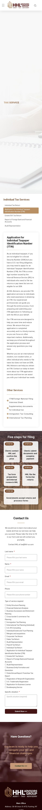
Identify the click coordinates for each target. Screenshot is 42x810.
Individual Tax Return (12, 205)
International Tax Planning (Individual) (20, 625)
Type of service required (14, 601)
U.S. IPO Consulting (14, 628)
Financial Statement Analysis (17, 608)
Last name (9, 551)
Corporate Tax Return (15, 636)
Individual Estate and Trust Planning (20, 631)
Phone (7, 589)
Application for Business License (19, 684)
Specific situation (12, 692)
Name (7, 564)
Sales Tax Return (13, 639)
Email (7, 576)
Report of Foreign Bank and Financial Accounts (18, 221)
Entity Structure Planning (16, 605)
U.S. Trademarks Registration (17, 682)
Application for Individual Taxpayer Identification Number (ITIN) (17, 210)
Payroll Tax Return (13, 645)
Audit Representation (13, 226)
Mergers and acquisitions (16, 634)
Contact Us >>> (21, 766)
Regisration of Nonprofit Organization (20, 679)
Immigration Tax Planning (16, 622)
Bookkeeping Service (14, 687)
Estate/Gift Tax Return (13, 215)
